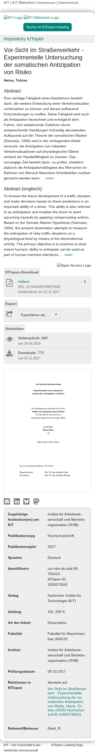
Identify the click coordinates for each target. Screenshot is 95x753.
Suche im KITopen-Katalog (47, 27)
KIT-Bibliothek (23, 3)
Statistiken (14, 329)
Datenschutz (69, 3)
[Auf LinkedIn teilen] (17, 501)
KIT (6, 3)
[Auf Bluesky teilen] (27, 501)
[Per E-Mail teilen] (7, 501)
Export (11, 304)
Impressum (46, 3)
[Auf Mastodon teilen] (36, 501)
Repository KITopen (24, 38)
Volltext (23, 282)
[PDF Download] (9, 284)
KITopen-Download (22, 272)
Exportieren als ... (37, 315)
